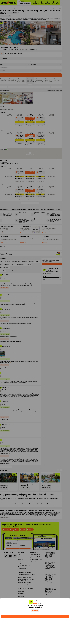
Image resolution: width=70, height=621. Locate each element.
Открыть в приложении (35, 616)
